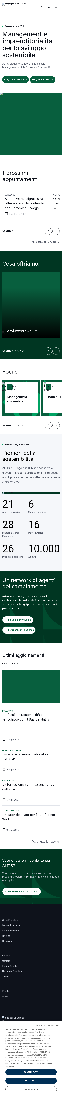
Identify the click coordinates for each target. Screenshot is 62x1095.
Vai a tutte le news (44, 841)
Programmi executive (15, 79)
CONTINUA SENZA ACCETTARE (48, 1025)
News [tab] (5, 663)
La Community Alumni (19, 619)
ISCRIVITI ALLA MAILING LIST (23, 891)
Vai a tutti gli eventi (43, 242)
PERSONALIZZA (31, 1089)
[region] (31, 1058)
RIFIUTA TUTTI (31, 1081)
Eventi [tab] (14, 663)
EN (49, 7)
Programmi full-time (42, 79)
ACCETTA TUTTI (31, 1072)
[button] (48, 231)
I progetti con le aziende (21, 630)
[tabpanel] (31, 755)
